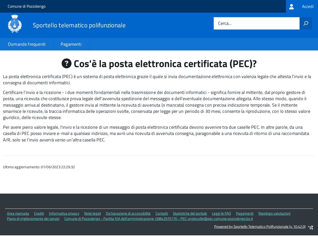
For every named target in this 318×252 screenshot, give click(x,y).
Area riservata (18, 213)
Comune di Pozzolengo (26, 6)
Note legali (92, 213)
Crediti (39, 213)
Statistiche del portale (190, 213)
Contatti (162, 213)
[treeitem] (302, 6)
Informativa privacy (64, 213)
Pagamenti (71, 44)
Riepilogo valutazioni (274, 213)
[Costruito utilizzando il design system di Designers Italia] (310, 228)
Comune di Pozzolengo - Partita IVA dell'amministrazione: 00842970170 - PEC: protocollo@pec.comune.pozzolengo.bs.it (158, 218)
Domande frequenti (26, 44)
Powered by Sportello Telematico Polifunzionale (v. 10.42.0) (260, 226)
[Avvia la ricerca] (306, 23)
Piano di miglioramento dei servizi (33, 218)
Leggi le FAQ (221, 213)
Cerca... (225, 23)
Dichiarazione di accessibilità (128, 213)
